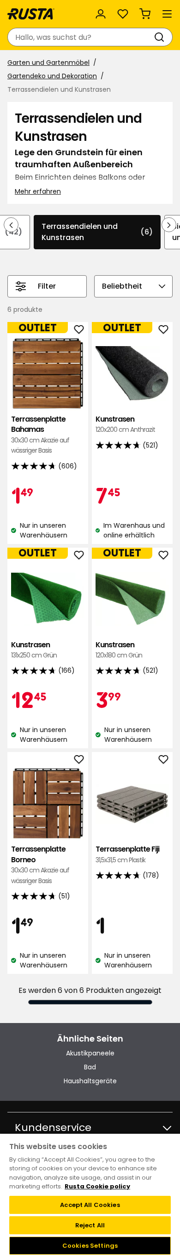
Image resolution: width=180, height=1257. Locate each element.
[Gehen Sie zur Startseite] (30, 13)
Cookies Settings (90, 1245)
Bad (90, 1067)
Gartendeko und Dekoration (52, 76)
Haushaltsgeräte (90, 1081)
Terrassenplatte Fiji (127, 854)
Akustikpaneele (90, 1053)
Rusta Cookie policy (97, 1186)
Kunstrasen (125, 424)
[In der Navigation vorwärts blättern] (169, 224)
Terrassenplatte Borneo (40, 864)
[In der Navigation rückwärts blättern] (11, 224)
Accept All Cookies (90, 1204)
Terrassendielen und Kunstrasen (97, 232)
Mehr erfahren (38, 191)
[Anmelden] (101, 14)
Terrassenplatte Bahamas (40, 434)
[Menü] (167, 14)
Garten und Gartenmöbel (48, 62)
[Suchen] (161, 37)
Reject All (90, 1225)
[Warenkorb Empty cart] (145, 14)
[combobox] (81, 37)
